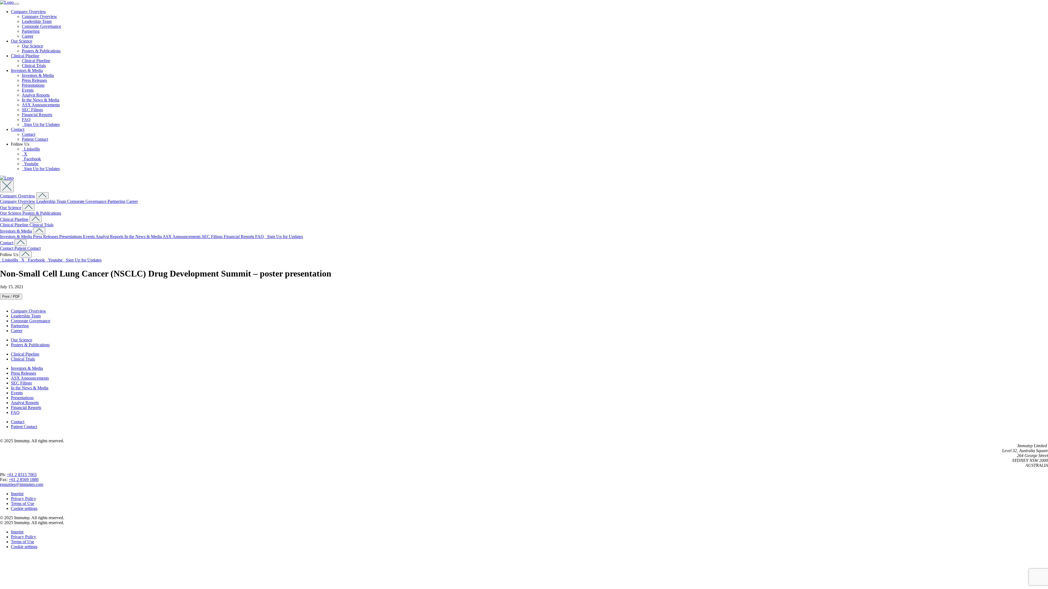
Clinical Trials (34, 65)
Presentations (33, 85)
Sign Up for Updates (41, 124)
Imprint (17, 493)
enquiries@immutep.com (21, 484)
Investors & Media (27, 70)
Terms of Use (22, 503)
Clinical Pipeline (25, 55)
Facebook (31, 159)
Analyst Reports (36, 95)
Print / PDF (11, 296)
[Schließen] (7, 186)
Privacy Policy (23, 498)
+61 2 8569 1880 (23, 479)
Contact (17, 129)
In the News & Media (40, 100)
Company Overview (28, 11)
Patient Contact (35, 139)
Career (27, 36)
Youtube (30, 163)
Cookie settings (24, 508)
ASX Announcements (41, 105)
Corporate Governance (41, 26)
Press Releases (34, 80)
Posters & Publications (41, 51)
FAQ (26, 119)
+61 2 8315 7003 (22, 474)
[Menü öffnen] (17, 4)
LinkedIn (31, 149)
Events (28, 90)
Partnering (31, 31)
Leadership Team (37, 21)
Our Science (21, 41)
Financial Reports (37, 114)
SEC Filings (32, 109)
